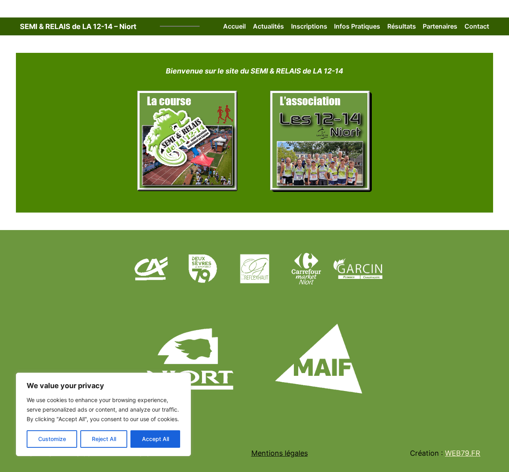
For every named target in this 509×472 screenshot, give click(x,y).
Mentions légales (279, 453)
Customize (52, 438)
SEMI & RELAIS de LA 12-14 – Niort (78, 26)
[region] (103, 414)
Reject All (104, 438)
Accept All (155, 438)
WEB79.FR (462, 453)
